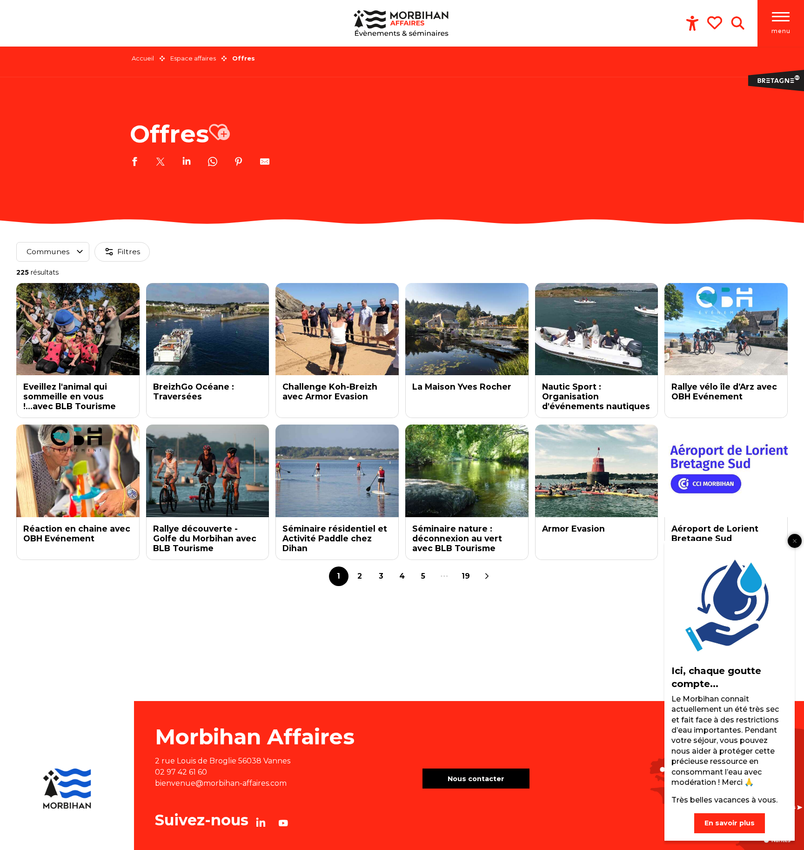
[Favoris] (715, 23)
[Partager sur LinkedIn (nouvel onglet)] (186, 163)
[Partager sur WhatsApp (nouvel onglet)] (212, 163)
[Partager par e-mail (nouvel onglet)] (264, 163)
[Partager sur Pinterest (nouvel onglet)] (238, 163)
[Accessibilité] (692, 23)
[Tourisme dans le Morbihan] (402, 23)
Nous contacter (476, 779)
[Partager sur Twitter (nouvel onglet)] (160, 163)
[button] (738, 23)
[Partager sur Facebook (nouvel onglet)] (134, 163)
